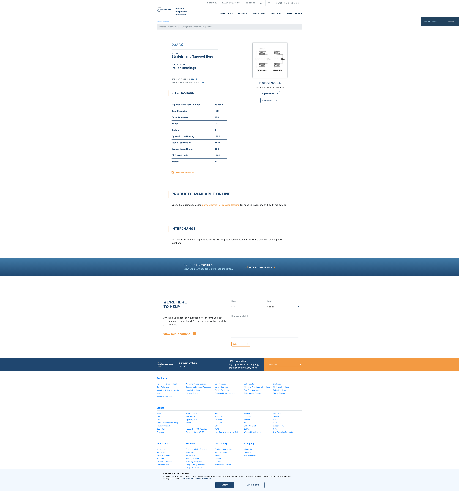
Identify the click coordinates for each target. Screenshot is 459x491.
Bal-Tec (247, 429)
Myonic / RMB (191, 420)
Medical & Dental (164, 455)
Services (276, 13)
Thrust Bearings (279, 393)
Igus (187, 426)
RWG (217, 429)
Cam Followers (163, 387)
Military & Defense (164, 462)
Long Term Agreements (195, 465)
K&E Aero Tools (192, 416)
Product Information (223, 449)
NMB (159, 413)
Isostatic (247, 416)
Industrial (160, 452)
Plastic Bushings (222, 390)
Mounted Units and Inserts (168, 390)
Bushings (277, 384)
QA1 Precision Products (283, 432)
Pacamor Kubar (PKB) (195, 432)
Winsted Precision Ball (253, 432)
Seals (159, 393)
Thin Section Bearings (253, 393)
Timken (276, 416)
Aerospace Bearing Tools (167, 384)
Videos (218, 462)
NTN (275, 429)
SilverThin (219, 416)
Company (212, 3)
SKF (158, 420)
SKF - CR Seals (250, 426)
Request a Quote (269, 94)
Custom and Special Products (198, 387)
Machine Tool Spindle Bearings (257, 387)
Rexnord (218, 420)
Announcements (250, 455)
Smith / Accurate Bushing (167, 423)
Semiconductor (163, 465)
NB (245, 423)
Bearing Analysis (193, 458)
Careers (247, 452)
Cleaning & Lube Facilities (196, 449)
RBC (217, 413)
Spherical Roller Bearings (169, 27)
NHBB (159, 416)
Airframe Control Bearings (196, 384)
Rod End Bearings (251, 390)
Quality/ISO (190, 452)
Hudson (276, 420)
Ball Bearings (220, 384)
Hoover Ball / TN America (196, 429)
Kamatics (248, 413)
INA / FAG (277, 413)
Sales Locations (231, 3)
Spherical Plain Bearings (225, 393)
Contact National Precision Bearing (221, 205)
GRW (275, 423)
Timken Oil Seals (164, 426)
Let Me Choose (253, 485)
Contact (250, 3)
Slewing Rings (192, 393)
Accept (225, 485)
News (217, 455)
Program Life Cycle (194, 468)
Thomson (160, 432)
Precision (160, 458)
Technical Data (221, 452)
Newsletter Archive (223, 465)
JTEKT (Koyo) (191, 413)
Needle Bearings (193, 390)
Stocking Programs (194, 462)
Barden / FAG (278, 426)
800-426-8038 (288, 3)
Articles (218, 458)
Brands (242, 13)
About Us (248, 449)
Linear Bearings (221, 387)
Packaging (190, 455)
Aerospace (161, 449)
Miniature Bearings (281, 387)
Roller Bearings (163, 22)
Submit (236, 344)
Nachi (188, 423)
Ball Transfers (249, 384)
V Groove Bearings (164, 396)
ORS (217, 426)
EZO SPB (218, 423)
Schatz (247, 420)
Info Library (294, 13)
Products (226, 13)
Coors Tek (161, 429)
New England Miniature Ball (226, 432)
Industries (259, 13)
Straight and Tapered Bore (193, 27)
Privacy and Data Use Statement (197, 478)
